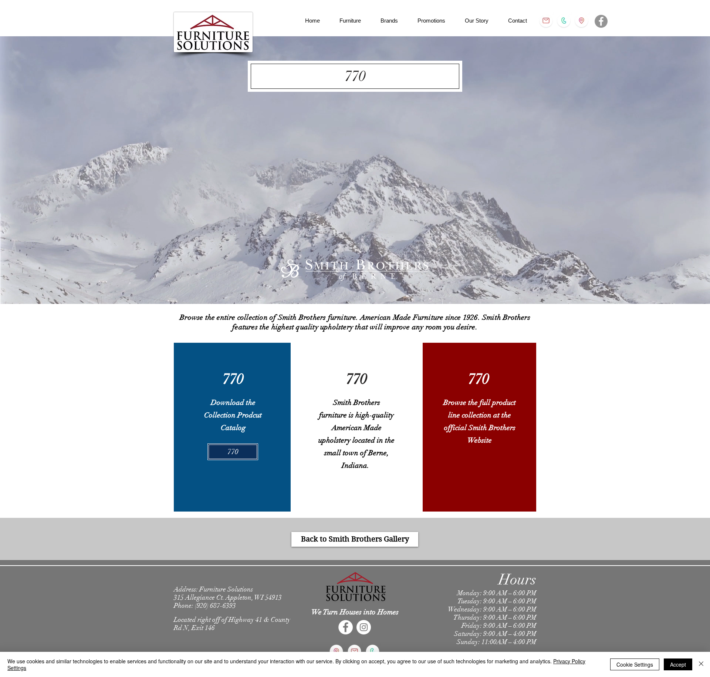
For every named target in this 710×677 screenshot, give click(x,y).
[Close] (701, 664)
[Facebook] (601, 21)
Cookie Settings (634, 664)
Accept (678, 664)
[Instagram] (363, 627)
